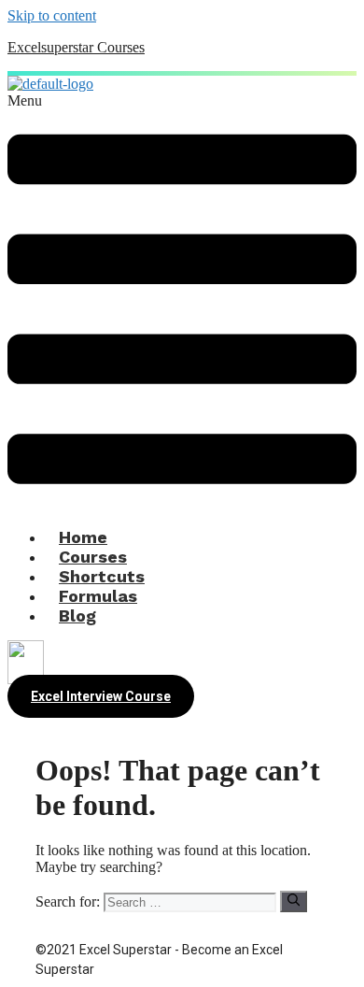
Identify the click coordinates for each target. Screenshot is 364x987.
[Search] (293, 901)
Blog (77, 615)
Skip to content (51, 15)
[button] (182, 302)
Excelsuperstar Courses (76, 47)
